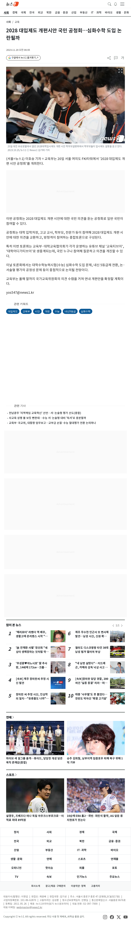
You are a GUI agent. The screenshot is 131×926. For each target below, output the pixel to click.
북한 (81, 841)
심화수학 (85, 311)
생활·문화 (16, 859)
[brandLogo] (12, 4)
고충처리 (95, 886)
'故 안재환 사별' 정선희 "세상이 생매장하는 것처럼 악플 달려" (32, 652)
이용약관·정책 (78, 886)
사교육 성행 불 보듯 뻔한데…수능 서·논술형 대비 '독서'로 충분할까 (47, 418)
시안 (37, 311)
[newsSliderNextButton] (121, 626)
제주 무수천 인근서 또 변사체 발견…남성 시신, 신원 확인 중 (92, 636)
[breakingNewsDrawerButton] (115, 3)
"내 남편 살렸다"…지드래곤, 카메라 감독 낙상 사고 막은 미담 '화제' (91, 667)
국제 (114, 832)
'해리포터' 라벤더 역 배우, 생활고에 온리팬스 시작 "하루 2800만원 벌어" (32, 636)
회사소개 (35, 886)
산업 (16, 850)
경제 (81, 832)
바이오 (114, 850)
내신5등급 (70, 311)
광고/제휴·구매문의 (56, 886)
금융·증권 (114, 841)
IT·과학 (81, 850)
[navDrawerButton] (122, 4)
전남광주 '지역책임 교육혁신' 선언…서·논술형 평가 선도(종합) (45, 413)
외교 (49, 841)
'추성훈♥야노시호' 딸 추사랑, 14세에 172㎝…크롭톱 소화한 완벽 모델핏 (31, 667)
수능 (57, 311)
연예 (9, 717)
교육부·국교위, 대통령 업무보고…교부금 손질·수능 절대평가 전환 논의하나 (52, 423)
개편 (47, 311)
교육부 (26, 311)
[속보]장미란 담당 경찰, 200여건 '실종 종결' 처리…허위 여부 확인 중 (91, 683)
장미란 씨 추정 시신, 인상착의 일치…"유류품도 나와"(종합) (32, 698)
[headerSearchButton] (109, 3)
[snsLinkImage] (105, 917)
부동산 (49, 850)
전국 (16, 841)
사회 (8, 22)
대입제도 (13, 311)
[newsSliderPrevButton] (113, 626)
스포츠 (10, 775)
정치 (16, 832)
